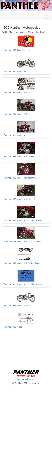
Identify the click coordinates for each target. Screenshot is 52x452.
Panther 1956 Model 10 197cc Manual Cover (23, 284)
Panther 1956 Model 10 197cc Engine (20, 156)
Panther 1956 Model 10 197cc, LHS (19, 199)
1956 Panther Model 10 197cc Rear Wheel (22, 241)
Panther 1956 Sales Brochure (17, 50)
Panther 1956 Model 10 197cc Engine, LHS (23, 220)
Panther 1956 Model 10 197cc (17, 92)
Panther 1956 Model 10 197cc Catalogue (22, 262)
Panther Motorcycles (26, 379)
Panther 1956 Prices (13, 326)
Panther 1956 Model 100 (15, 71)
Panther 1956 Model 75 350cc (17, 305)
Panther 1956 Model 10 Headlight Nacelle (22, 177)
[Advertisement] (26, 411)
